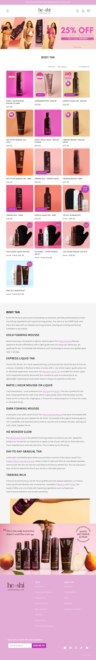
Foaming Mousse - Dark (72, 179)
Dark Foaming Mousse (53, 414)
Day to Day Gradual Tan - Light (16, 141)
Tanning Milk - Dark (14, 215)
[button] (7, 11)
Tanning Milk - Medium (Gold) (46, 179)
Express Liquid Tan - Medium (74, 101)
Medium (61, 484)
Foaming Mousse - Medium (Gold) (74, 141)
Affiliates (38, 615)
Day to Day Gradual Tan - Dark (18, 179)
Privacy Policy (40, 598)
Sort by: (51, 67)
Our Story (68, 586)
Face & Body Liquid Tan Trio (18, 252)
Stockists (68, 603)
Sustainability (69, 592)
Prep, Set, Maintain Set (15, 291)
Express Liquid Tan (51, 371)
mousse (46, 391)
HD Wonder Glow (17, 438)
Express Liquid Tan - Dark (45, 215)
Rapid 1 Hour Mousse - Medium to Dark (15, 102)
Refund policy (40, 609)
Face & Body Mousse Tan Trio (75, 252)
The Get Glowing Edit (72, 215)
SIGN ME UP (39, 645)
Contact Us (39, 586)
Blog (66, 598)
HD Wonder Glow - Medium (45, 101)
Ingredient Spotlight (72, 609)
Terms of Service (41, 603)
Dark (73, 484)
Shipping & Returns (43, 592)
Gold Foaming (65, 341)
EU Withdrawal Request (44, 626)
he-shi (88, 655)
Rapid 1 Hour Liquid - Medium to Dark (46, 141)
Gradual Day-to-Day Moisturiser (20, 461)
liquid (57, 391)
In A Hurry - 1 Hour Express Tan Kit (46, 253)
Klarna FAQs (40, 620)
